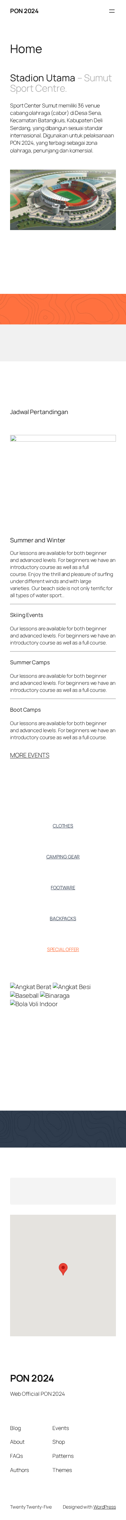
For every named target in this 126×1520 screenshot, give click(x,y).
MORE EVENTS (29, 755)
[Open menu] (112, 11)
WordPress (104, 1507)
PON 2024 (24, 11)
